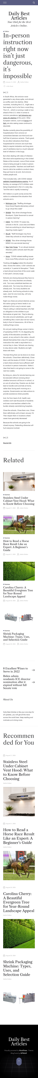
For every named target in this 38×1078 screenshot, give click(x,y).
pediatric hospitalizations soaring (15, 181)
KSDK (8, 222)
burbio (15, 263)
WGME (8, 241)
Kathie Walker (24, 82)
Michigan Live (11, 203)
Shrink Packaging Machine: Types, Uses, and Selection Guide (16, 636)
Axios (8, 256)
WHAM (8, 213)
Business (7, 494)
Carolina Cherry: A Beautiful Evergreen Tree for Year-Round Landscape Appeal (18, 592)
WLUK (8, 234)
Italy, (5, 123)
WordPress (23, 1050)
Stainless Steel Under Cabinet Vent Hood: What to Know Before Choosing (18, 500)
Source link (7, 443)
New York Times (12, 247)
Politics (7, 31)
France (26, 121)
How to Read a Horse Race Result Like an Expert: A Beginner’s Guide (16, 546)
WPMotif (23, 1053)
